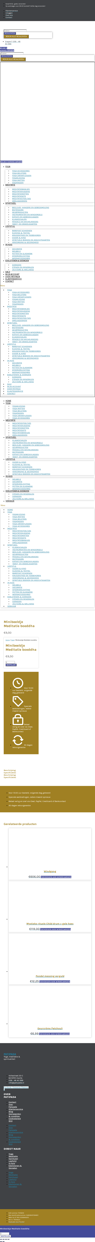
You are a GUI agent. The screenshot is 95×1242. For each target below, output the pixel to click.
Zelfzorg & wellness (23, 269)
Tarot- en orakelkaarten (24, 224)
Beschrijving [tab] (10, 770)
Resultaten (10, 33)
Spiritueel (10, 203)
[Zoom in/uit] (1, 1239)
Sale (7, 272)
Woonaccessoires (21, 258)
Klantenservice (13, 279)
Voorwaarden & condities (15, 1115)
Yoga (7, 166)
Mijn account (12, 274)
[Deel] (6, 1239)
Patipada (10, 1054)
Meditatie (10, 185)
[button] (47, 286)
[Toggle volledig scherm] (3, 1239)
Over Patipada (12, 276)
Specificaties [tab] (10, 772)
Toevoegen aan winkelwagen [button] (56, 877)
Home (8, 401)
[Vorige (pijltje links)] (1, 1241)
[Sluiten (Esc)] (8, 1239)
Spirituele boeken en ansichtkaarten (31, 474)
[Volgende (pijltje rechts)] (3, 1241)
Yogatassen (18, 182)
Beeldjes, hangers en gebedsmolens (30, 207)
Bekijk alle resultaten (16, 36)
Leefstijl (10, 226)
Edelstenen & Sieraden (17, 261)
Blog (11, 1111)
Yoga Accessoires (21, 418)
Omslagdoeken (19, 201)
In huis (8, 245)
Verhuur (10, 501)
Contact (9, 281)
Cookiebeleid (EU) (15, 1119)
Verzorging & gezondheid (25, 242)
